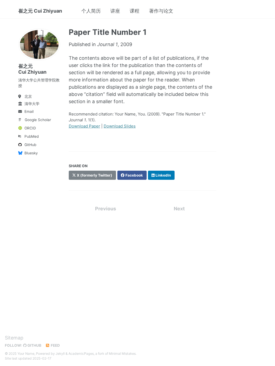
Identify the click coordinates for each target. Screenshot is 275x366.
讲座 (115, 11)
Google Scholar (38, 120)
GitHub (30, 145)
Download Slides (120, 126)
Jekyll (60, 354)
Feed (55, 345)
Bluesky (31, 153)
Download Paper (84, 126)
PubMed (31, 136)
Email (29, 111)
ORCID (30, 128)
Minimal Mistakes (122, 354)
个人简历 (91, 11)
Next (179, 208)
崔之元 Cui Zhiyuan (40, 11)
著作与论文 (161, 11)
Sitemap (14, 338)
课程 (134, 11)
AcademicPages (81, 354)
